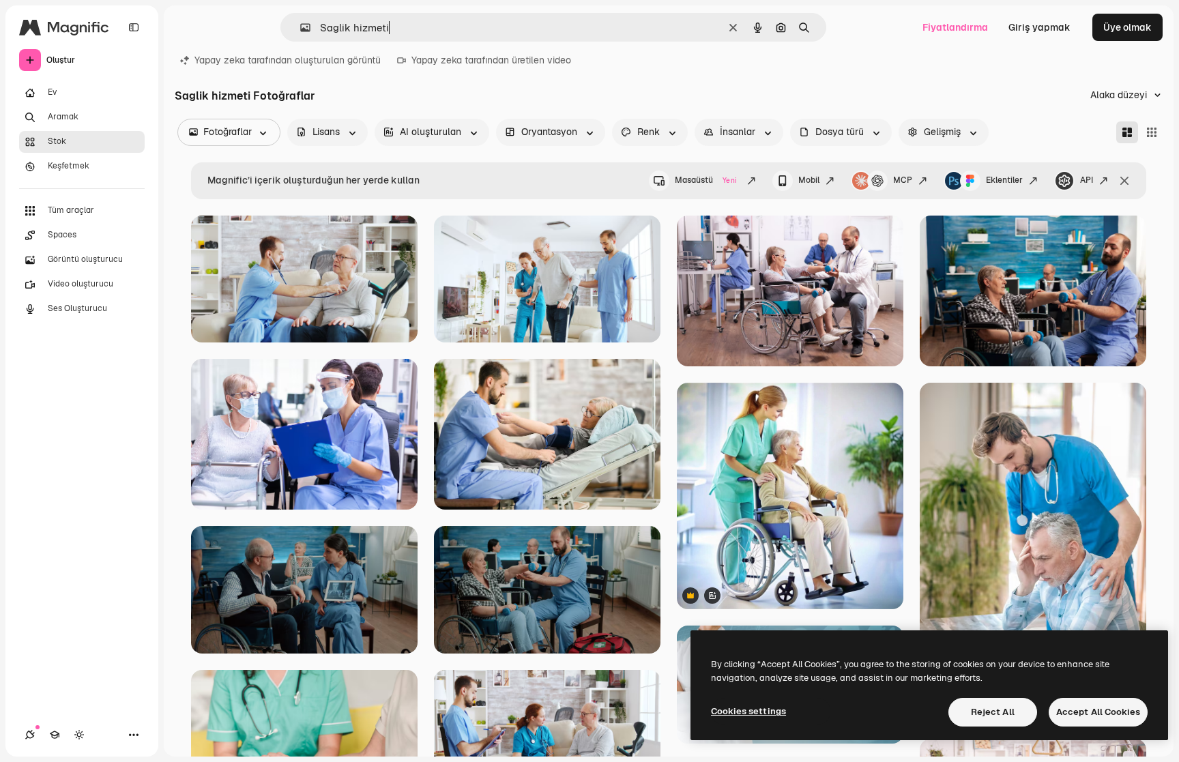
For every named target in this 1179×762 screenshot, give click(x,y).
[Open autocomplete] (300, 28)
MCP (902, 180)
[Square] (1152, 132)
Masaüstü (706, 180)
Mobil (808, 180)
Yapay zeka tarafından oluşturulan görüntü (287, 60)
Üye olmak (1127, 27)
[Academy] (55, 735)
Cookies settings (748, 711)
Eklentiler (1004, 180)
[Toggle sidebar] (134, 27)
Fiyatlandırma (955, 27)
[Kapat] (1124, 180)
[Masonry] (1127, 132)
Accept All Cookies (1098, 712)
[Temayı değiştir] (79, 735)
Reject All (993, 712)
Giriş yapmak (1039, 27)
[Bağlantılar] (30, 735)
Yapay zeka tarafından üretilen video (491, 60)
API (1086, 180)
